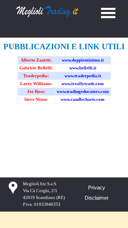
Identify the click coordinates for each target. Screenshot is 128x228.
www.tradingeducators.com (83, 91)
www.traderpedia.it (83, 75)
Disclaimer (97, 198)
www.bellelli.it (82, 67)
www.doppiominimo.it (83, 60)
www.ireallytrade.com (82, 83)
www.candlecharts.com (82, 99)
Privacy (96, 187)
